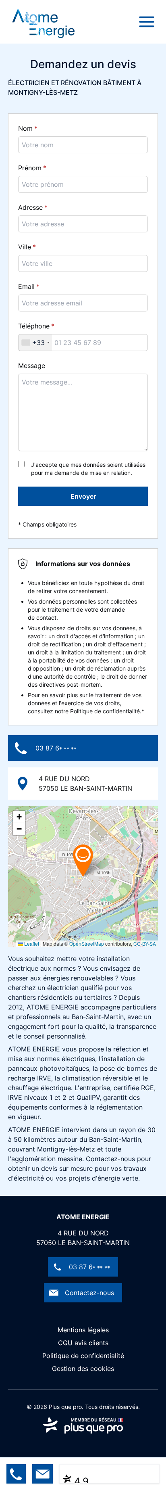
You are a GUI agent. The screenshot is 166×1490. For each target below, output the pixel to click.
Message (31, 366)
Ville (24, 247)
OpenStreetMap (86, 943)
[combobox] (35, 342)
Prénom (30, 168)
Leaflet (31, 943)
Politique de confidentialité (105, 711)
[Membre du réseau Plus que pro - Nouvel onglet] (83, 1425)
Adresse (30, 207)
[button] (83, 860)
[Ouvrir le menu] (146, 21)
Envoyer (83, 496)
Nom (25, 128)
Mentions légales (83, 1330)
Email (26, 286)
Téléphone (34, 326)
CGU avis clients (83, 1343)
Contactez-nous (89, 1293)
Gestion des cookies (83, 1369)
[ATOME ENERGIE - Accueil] (43, 22)
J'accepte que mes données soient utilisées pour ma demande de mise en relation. (88, 468)
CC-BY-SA (144, 943)
